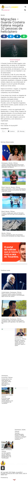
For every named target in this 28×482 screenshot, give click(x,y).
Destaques (5, 163)
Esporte (7, 187)
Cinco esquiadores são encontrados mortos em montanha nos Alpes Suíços (13, 235)
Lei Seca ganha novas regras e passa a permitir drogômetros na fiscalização (6, 455)
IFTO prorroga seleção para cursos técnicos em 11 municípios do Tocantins (7, 401)
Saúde (23, 429)
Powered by (4, 477)
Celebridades (5, 292)
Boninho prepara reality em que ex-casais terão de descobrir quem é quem (20, 343)
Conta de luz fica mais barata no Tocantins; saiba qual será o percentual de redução (7, 382)
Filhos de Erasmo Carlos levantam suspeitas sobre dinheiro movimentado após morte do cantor (13, 295)
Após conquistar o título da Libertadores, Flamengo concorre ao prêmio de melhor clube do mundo (14, 190)
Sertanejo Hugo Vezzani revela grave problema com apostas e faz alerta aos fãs (13, 322)
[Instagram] (3, 468)
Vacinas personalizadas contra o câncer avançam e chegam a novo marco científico (20, 436)
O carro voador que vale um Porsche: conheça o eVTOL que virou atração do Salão (13, 214)
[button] (25, 6)
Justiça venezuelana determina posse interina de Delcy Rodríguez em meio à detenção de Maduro (13, 166)
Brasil (3, 187)
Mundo (3, 15)
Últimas (15, 163)
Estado (10, 395)
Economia (4, 377)
